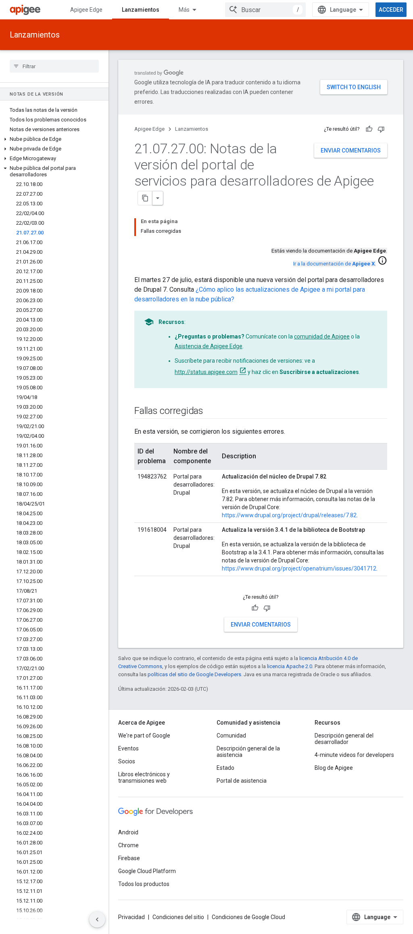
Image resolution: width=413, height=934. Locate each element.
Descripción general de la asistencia (248, 751)
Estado (225, 768)
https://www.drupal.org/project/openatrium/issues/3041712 (299, 568)
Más (184, 9)
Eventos (128, 748)
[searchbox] (54, 66)
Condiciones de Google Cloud (248, 917)
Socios (126, 761)
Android (128, 832)
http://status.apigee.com (206, 372)
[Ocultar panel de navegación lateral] (97, 919)
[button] (54, 139)
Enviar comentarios (351, 150)
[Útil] (369, 129)
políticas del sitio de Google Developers (194, 674)
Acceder (391, 9)
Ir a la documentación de (334, 264)
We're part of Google (144, 735)
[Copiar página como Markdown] (145, 198)
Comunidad (231, 735)
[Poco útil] (381, 129)
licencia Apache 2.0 (289, 666)
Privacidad (131, 917)
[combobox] (265, 9)
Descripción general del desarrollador (344, 738)
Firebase (129, 858)
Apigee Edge (86, 9)
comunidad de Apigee (322, 336)
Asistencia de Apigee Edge (208, 346)
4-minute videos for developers (354, 755)
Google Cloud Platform (147, 871)
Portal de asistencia (242, 780)
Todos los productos (143, 884)
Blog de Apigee (334, 768)
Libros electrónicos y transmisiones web (144, 777)
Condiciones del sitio (178, 917)
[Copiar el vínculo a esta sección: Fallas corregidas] (211, 411)
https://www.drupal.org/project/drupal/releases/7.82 (289, 515)
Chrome (128, 845)
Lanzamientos (140, 9)
